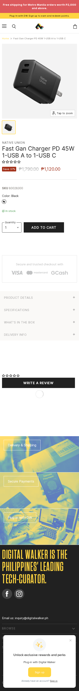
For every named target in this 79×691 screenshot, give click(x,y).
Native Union (13, 143)
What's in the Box (19, 322)
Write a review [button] (38, 383)
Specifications (16, 310)
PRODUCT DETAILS (18, 297)
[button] (11, 162)
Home (5, 38)
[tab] (39, 297)
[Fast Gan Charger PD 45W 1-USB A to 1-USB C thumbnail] (8, 127)
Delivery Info (15, 334)
